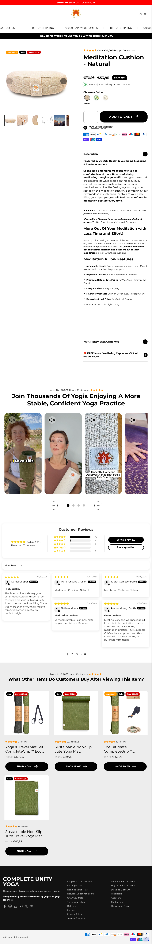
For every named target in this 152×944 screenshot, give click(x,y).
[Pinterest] (31, 906)
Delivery (71, 906)
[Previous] (54, 506)
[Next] (98, 506)
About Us (116, 898)
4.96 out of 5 (34, 542)
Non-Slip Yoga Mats (77, 889)
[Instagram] (10, 906)
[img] (12, 577)
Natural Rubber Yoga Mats (80, 893)
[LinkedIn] (15, 906)
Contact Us (117, 902)
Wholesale (116, 893)
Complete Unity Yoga (27, 881)
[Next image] (63, 81)
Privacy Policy (74, 914)
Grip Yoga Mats (75, 898)
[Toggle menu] (6, 14)
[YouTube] (21, 906)
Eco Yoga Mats (75, 885)
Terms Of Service (76, 918)
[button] (10, 120)
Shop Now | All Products (79, 881)
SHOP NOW (24, 766)
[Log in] (140, 14)
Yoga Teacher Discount (123, 885)
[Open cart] (145, 14)
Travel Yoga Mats (76, 902)
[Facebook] (5, 906)
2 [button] (72, 654)
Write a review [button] (126, 539)
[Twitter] (26, 906)
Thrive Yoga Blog (120, 906)
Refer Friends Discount (123, 881)
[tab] (68, 505)
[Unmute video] (12, 420)
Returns (71, 910)
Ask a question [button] (126, 547)
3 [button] (77, 654)
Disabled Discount (120, 889)
